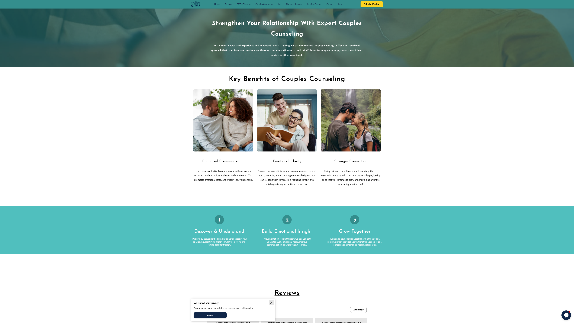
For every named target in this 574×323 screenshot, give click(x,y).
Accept (210, 315)
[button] (566, 315)
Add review (358, 309)
